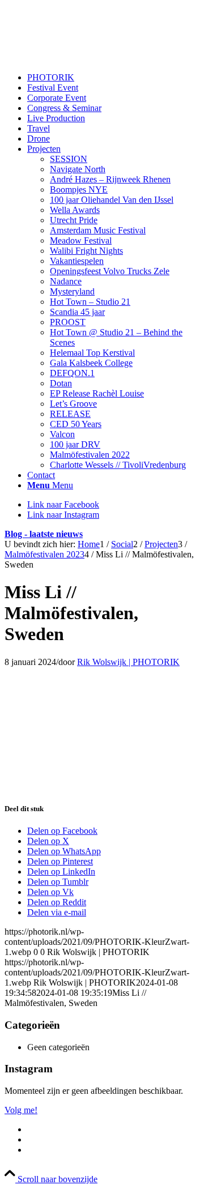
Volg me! (21, 1110)
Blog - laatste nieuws (44, 534)
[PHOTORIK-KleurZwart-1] (90, 58)
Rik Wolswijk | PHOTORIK (128, 662)
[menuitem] (113, 78)
